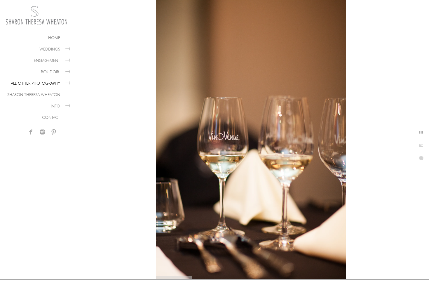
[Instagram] (42, 132)
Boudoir (50, 71)
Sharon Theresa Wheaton (33, 94)
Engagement (47, 60)
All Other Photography (35, 83)
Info (55, 106)
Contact (51, 117)
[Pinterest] (54, 132)
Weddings (49, 49)
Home (54, 37)
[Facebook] (31, 132)
